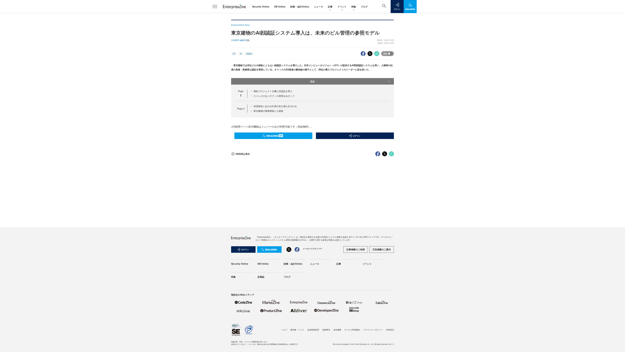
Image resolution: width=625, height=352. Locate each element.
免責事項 (326, 329)
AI (241, 53)
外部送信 (390, 329)
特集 (353, 6)
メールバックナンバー (312, 248)
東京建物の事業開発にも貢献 (268, 110)
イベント (342, 6)
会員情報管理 (313, 329)
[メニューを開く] (214, 6)
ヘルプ (284, 329)
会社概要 (337, 329)
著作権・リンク (297, 329)
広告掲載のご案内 (382, 249)
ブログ (364, 6)
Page (240, 108)
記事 (330, 6)
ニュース (318, 6)
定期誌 (260, 276)
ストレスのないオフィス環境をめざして (274, 95)
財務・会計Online (299, 6)
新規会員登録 (274, 135)
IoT (234, 53)
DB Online (279, 6)
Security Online (260, 6)
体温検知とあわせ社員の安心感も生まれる (275, 106)
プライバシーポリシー (373, 329)
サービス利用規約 (352, 329)
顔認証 (249, 53)
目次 (312, 81)
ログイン (357, 135)
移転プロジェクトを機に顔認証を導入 (273, 91)
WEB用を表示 (243, 153)
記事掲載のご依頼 (356, 249)
